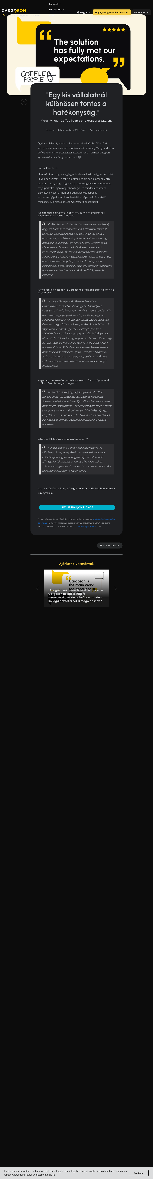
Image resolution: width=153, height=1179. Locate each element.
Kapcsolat (54, 20)
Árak (51, 15)
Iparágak (54, 4)
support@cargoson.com (85, 526)
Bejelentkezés (141, 12)
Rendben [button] (138, 1173)
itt (54, 1174)
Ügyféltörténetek (110, 545)
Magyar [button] (83, 12)
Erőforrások (55, 9)
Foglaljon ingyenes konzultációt (112, 12)
